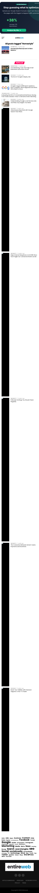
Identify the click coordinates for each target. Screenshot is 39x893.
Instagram (29, 842)
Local (16, 844)
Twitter (5, 855)
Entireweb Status (31, 880)
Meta (23, 846)
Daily (32, 838)
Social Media (27, 851)
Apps (11, 838)
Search (10, 849)
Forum (32, 840)
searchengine (21, 849)
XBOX (3, 856)
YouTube (9, 856)
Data (3, 840)
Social (5, 851)
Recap (4, 849)
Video (17, 855)
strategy (4, 853)
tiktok (23, 853)
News (28, 846)
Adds (3, 838)
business (17, 838)
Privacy (17, 883)
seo (31, 848)
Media (17, 846)
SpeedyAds (20, 880)
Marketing (8, 846)
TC (9, 853)
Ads (7, 838)
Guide (14, 842)
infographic (21, 842)
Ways (21, 854)
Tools (31, 853)
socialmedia (16, 851)
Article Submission (8, 880)
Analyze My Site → (14, 30)
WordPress (29, 855)
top (35, 853)
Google (6, 842)
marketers (22, 844)
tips (27, 853)
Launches (5, 844)
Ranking (33, 846)
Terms (24, 883)
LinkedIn (11, 844)
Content (26, 838)
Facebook (24, 840)
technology (15, 853)
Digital (8, 840)
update (11, 855)
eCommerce (14, 840)
